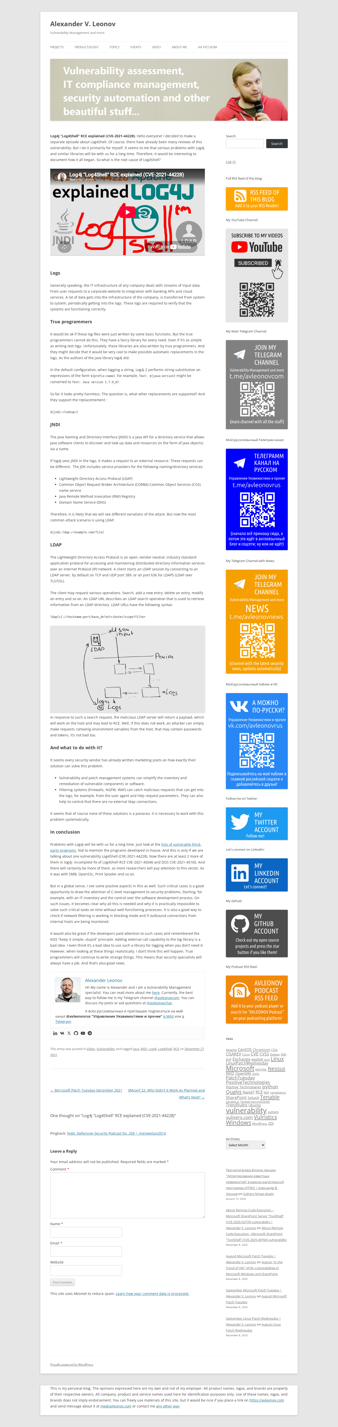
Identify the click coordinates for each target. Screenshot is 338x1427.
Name (56, 1223)
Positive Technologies (243, 1087)
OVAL (255, 1074)
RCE (176, 1049)
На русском (207, 47)
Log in (231, 161)
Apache (231, 1050)
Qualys (234, 1091)
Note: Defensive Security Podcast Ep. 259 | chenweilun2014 (116, 1133)
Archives (233, 1139)
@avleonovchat (159, 1003)
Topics (114, 47)
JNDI (144, 1049)
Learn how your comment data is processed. (152, 1293)
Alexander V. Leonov (83, 23)
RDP (266, 1092)
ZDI (271, 1123)
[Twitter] (69, 1033)
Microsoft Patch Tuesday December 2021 (86, 1090)
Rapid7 (249, 1092)
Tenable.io (232, 1101)
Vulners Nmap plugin (258, 1194)
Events (135, 47)
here (156, 992)
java (136, 1049)
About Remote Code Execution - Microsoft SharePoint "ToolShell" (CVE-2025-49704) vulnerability (256, 1234)
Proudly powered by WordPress (71, 1364)
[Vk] (62, 1033)
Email (56, 1243)
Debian (275, 1054)
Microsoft (240, 1068)
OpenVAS (243, 1073)
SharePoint (236, 1097)
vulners (273, 1112)
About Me (179, 47)
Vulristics (265, 1117)
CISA (274, 1050)
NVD (230, 1073)
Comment (59, 1169)
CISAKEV (233, 1054)
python (270, 1086)
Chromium (261, 1049)
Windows (238, 1122)
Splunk (253, 1097)
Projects (57, 47)
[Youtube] (83, 1033)
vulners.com (239, 1117)
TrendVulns (236, 1105)
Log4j (152, 1049)
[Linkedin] (55, 1033)
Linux (277, 1058)
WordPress (259, 1123)
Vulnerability (106, 1049)
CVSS (264, 1054)
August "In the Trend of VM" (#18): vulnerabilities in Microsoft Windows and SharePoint (254, 1268)
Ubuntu (254, 1105)
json (267, 1059)
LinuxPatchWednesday (247, 1063)
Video (156, 47)
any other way (167, 1406)
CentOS (245, 1049)
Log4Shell (165, 1049)
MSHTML (261, 1069)
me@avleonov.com (115, 1406)
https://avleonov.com (266, 1400)
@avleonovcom (166, 997)
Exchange (241, 1059)
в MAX (168, 1016)
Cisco (246, 1054)
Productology (86, 47)
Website (57, 1262)
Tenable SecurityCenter (255, 1101)
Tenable (270, 1096)
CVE (255, 1054)
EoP (229, 1059)
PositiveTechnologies (248, 1082)
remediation (278, 1092)
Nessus (276, 1068)
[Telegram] (90, 1033)
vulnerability (246, 1110)
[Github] (76, 1033)
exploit (257, 1059)
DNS (283, 1054)
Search (231, 136)
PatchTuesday (240, 1078)
